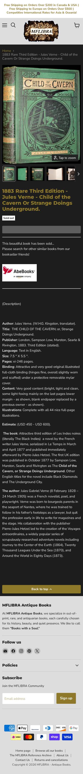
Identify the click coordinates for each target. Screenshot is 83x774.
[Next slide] (78, 174)
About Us (62, 755)
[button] (9, 173)
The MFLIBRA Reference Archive (31, 755)
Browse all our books (49, 751)
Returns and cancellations (51, 760)
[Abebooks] (19, 284)
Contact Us (22, 760)
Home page (23, 751)
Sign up (66, 698)
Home (6, 51)
